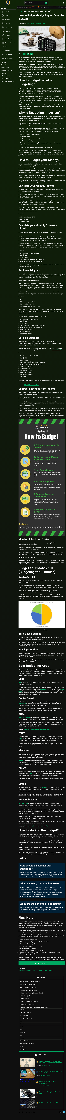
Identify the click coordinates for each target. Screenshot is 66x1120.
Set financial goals (25, 996)
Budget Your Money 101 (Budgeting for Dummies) (34, 1007)
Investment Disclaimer (41, 963)
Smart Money (30, 23)
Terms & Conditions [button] (6, 70)
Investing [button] (7, 35)
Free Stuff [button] (8, 23)
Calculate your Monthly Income (28, 990)
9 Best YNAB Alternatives (31, 385)
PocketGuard (23, 1024)
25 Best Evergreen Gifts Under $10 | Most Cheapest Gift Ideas (36, 970)
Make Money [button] (8, 39)
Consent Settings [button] (6, 78)
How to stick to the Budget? (27, 1043)
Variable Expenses (25, 998)
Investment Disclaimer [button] (7, 81)
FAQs (21, 1046)
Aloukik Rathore (40, 23)
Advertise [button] (3, 73)
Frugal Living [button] (8, 27)
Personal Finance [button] (10, 43)
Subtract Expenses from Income (29, 1001)
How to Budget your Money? (28, 987)
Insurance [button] (7, 31)
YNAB (50, 718)
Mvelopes (21, 760)
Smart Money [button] (9, 58)
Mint (20, 682)
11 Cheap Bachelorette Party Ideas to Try (36, 826)
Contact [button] (3, 65)
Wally (20, 738)
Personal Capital (23, 803)
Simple (44, 787)
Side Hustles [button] (8, 54)
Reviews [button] (7, 50)
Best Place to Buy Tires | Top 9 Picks (49, 1103)
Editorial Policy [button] (5, 76)
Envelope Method (25, 1015)
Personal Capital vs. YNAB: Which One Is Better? (38, 729)
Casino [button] (7, 15)
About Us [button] (3, 62)
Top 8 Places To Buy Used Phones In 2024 (49, 1092)
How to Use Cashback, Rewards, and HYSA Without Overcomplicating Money (50, 1061)
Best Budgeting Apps (26, 1018)
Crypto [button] (7, 11)
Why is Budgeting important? (28, 984)
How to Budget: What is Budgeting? (30, 982)
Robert (49, 1065)
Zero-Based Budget (25, 1012)
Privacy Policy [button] (5, 67)
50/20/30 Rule (24, 1010)
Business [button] (7, 19)
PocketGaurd (22, 703)
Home (20, 11)
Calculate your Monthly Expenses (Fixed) (31, 993)
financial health (56, 350)
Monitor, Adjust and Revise (27, 1004)
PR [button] (6, 47)
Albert (30, 773)
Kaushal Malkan (49, 1096)
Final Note (23, 1049)
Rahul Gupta (49, 1075)
